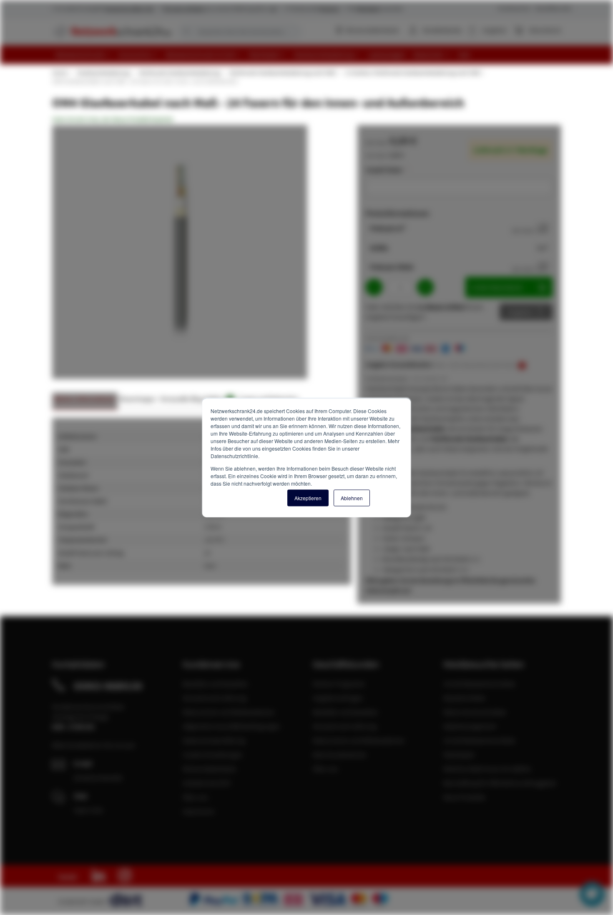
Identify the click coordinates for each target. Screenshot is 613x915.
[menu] (309, 54)
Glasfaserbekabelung (103, 72)
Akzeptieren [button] (308, 497)
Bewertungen (138, 399)
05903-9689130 (108, 685)
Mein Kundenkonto (340, 754)
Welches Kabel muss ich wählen (487, 769)
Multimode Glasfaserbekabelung (179, 72)
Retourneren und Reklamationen (229, 712)
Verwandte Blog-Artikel (195, 399)
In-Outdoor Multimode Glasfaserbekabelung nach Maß (412, 72)
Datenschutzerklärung (214, 740)
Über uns (195, 797)
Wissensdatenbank (372, 30)
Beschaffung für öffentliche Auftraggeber (500, 783)
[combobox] (239, 31)
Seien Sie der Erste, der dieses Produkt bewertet (112, 119)
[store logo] (111, 31)
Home (59, 72)
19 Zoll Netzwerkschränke (479, 683)
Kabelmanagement (469, 726)
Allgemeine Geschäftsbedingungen (231, 726)
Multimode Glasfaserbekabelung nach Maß (282, 72)
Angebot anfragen (338, 698)
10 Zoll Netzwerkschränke (479, 740)
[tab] (85, 401)
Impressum (198, 811)
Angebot (520, 312)
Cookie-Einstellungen (213, 754)
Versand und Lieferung (214, 698)
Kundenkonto (442, 30)
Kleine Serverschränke (474, 712)
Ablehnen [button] (352, 497)
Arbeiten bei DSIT (207, 783)
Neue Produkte (464, 797)
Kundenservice (514, 8)
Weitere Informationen (85, 399)
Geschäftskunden (553, 8)
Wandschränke (464, 698)
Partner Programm (339, 683)
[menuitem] (83, 54)
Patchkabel (458, 754)
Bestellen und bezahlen (215, 683)
